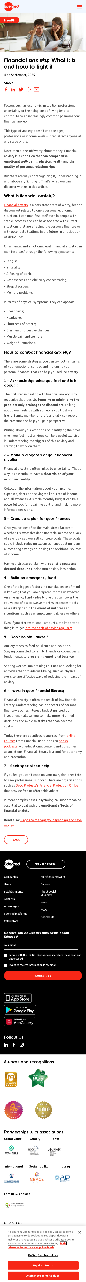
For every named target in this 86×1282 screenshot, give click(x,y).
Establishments (13, 891)
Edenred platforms (15, 913)
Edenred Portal (46, 864)
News (44, 902)
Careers (45, 884)
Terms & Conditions (13, 1223)
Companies (11, 876)
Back (16, 840)
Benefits (9, 898)
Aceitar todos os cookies (43, 1275)
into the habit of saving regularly (48, 628)
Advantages (11, 906)
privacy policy (47, 955)
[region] (43, 1254)
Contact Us (47, 917)
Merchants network (53, 876)
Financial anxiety (16, 205)
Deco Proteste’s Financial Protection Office (47, 785)
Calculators (11, 921)
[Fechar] (79, 1232)
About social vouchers (48, 893)
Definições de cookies (43, 1255)
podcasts (11, 746)
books (63, 741)
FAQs (44, 909)
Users (7, 884)
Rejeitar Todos (43, 1265)
